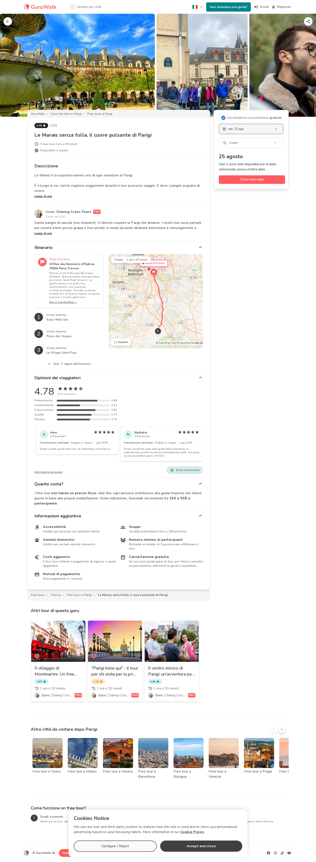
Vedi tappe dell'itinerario (72, 364)
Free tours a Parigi (99, 114)
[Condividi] (308, 21)
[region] (156, 301)
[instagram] (275, 853)
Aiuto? (67, 853)
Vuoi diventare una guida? (228, 7)
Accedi (264, 7)
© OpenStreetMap (188, 343)
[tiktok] (282, 853)
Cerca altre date (252, 179)
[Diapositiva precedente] (10, 65)
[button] (154, 272)
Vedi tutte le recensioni (48, 472)
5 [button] (158, 331)
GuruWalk (38, 114)
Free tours (38, 595)
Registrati (283, 7)
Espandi (123, 342)
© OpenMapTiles (166, 343)
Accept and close (201, 846)
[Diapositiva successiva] (305, 65)
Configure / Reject (115, 846)
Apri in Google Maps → (63, 302)
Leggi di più (43, 196)
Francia (56, 595)
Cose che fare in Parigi (66, 114)
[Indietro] (7, 21)
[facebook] (268, 853)
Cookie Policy (192, 832)
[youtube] (289, 853)
